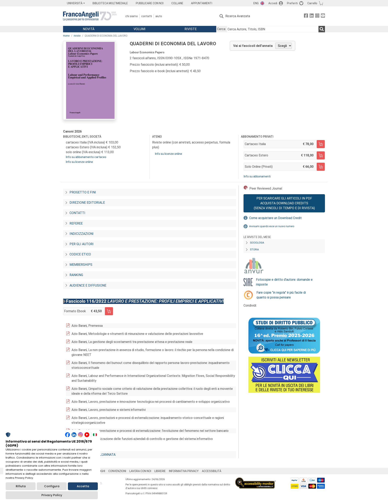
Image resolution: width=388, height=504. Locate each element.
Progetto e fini (83, 192)
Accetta (83, 486)
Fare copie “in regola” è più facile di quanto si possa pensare (281, 295)
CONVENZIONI (117, 471)
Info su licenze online (79, 161)
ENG (256, 3)
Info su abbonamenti (257, 176)
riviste (77, 35)
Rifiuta (21, 486)
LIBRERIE (160, 471)
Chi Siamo (131, 16)
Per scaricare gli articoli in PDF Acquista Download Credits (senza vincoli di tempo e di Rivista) (284, 203)
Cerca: (221, 29)
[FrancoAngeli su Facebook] (306, 16)
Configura (51, 486)
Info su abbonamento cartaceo (86, 157)
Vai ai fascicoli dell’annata (253, 46)
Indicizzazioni (82, 234)
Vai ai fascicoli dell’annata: (93, 455)
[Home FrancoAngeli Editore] (90, 16)
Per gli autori (82, 244)
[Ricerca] (321, 29)
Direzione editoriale (87, 203)
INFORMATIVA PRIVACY (184, 471)
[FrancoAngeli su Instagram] (317, 16)
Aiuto (158, 16)
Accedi (272, 3)
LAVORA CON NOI (140, 471)
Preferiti (292, 3)
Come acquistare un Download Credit (275, 218)
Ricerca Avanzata (237, 16)
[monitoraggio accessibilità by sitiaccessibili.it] (255, 480)
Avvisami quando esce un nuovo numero (271, 226)
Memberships (81, 265)
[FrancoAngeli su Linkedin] (312, 16)
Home (66, 35)
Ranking (76, 275)
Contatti (146, 16)
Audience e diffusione (88, 285)
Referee (76, 223)
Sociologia (257, 242)
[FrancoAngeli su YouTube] (323, 16)
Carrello (312, 3)
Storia (254, 249)
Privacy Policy (51, 495)
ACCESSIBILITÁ (211, 471)
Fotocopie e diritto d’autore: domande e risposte (284, 282)
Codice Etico (80, 254)
